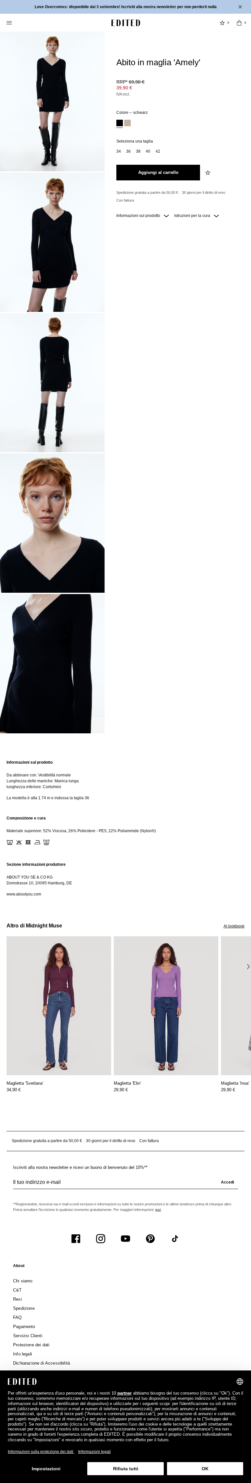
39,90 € (124, 87)
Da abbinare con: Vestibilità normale (39, 775)
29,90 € (121, 1090)
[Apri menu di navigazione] (10, 22)
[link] (19, 1267)
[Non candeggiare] (19, 842)
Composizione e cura (26, 818)
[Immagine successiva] (248, 966)
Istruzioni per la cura (192, 215)
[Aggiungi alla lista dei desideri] (208, 172)
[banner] (125, 7)
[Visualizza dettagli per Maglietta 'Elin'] (166, 1006)
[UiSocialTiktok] (175, 1238)
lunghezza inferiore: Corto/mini (34, 787)
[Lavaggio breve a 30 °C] (10, 842)
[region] (125, 780)
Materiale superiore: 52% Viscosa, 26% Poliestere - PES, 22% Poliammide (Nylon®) (81, 831)
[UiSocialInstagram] (100, 1238)
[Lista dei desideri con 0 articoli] (222, 23)
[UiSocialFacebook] (76, 1238)
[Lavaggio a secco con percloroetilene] (46, 842)
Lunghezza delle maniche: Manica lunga (43, 781)
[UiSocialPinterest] (150, 1238)
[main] (125, 828)
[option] (119, 124)
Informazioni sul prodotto (138, 215)
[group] (125, 1185)
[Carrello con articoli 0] (239, 23)
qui (158, 1210)
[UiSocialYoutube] (125, 1238)
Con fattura (125, 200)
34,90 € (14, 1090)
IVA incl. (123, 94)
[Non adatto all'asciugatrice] (28, 842)
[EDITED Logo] (125, 23)
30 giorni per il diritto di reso (203, 192)
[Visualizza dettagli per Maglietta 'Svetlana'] (59, 1006)
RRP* (130, 82)
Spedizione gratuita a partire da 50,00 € (147, 192)
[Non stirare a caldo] (37, 842)
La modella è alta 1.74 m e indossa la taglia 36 (48, 798)
